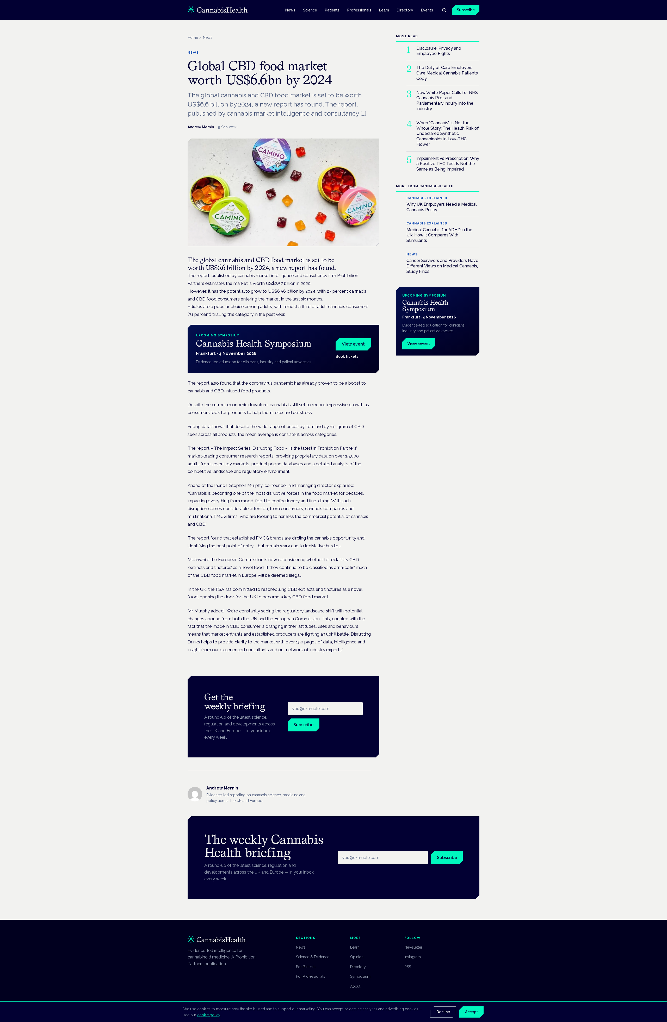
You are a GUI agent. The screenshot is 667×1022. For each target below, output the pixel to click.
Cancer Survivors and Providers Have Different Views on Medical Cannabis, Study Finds (442, 266)
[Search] (444, 10)
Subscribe (466, 10)
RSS (407, 967)
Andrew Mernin (201, 127)
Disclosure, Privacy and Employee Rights (438, 51)
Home (193, 37)
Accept (471, 1012)
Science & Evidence (312, 957)
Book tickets (347, 356)
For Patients (306, 967)
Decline (443, 1012)
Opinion (356, 957)
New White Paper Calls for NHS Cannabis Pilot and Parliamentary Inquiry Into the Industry (447, 100)
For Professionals (310, 976)
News (290, 10)
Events (427, 10)
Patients (332, 10)
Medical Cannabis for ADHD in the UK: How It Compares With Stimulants (439, 235)
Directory (405, 10)
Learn (384, 10)
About (355, 986)
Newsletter (413, 947)
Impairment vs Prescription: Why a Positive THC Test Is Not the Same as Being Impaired (447, 164)
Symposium (360, 976)
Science (310, 10)
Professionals (359, 10)
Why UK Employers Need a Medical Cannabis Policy (441, 207)
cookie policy (208, 1015)
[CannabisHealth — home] (218, 10)
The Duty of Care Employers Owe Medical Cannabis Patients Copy (447, 73)
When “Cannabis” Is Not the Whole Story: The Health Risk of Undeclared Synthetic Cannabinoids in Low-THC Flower (447, 133)
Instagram (412, 957)
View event (353, 344)
